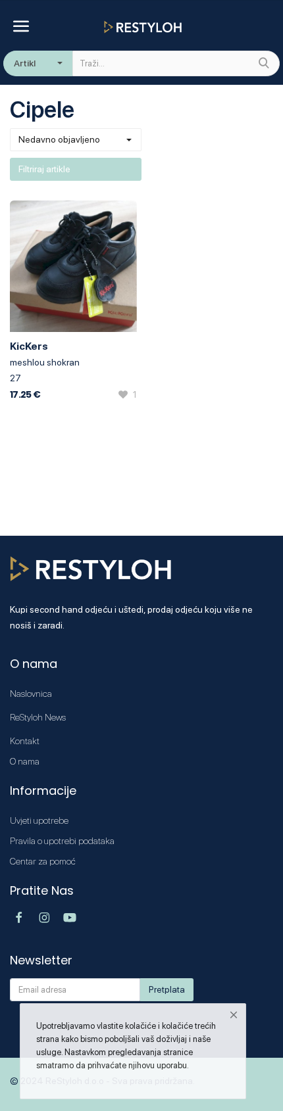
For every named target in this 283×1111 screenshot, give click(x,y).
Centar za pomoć (43, 861)
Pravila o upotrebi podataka (62, 841)
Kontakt (24, 741)
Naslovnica (31, 693)
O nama (24, 761)
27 (15, 378)
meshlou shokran (45, 362)
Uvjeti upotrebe (39, 820)
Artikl (25, 63)
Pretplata (167, 989)
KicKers (29, 346)
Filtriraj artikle (44, 169)
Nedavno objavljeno (59, 139)
